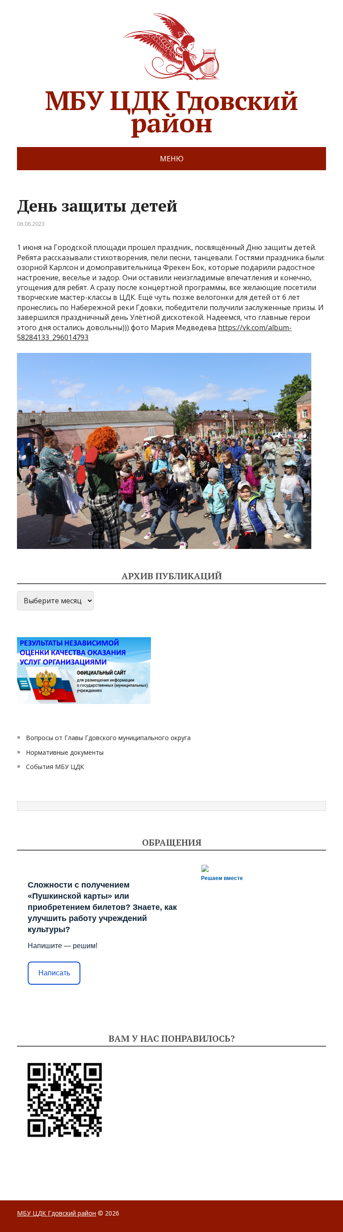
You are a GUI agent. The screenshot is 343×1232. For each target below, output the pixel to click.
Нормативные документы (65, 752)
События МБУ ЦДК (55, 766)
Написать (54, 973)
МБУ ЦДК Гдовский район (171, 108)
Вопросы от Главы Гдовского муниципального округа (108, 737)
